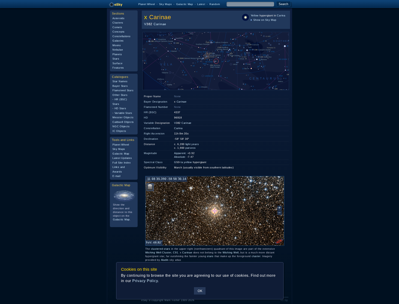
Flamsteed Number (156, 107)
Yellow (255, 15)
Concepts (118, 31)
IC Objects (119, 131)
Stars (115, 58)
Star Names (120, 81)
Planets (117, 54)
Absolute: (180, 156)
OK (200, 291)
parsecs (190, 147)
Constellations (121, 36)
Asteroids (118, 18)
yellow (188, 162)
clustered (157, 248)
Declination (151, 138)
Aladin (165, 259)
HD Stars (120, 108)
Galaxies (118, 40)
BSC (152, 112)
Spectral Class (153, 162)
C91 (175, 252)
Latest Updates (122, 158)
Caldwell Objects (123, 122)
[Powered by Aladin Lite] (279, 241)
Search (283, 4)
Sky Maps (165, 4)
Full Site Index (121, 162)
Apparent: (180, 153)
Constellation (152, 128)
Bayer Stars (120, 86)
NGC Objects (121, 126)
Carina (281, 15)
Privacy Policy (145, 281)
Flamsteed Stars (122, 90)
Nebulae (117, 49)
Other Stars (119, 95)
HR (146, 112)
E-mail (116, 176)
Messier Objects (122, 117)
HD (146, 117)
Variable (149, 123)
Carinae (160, 17)
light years (192, 144)
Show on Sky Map (264, 19)
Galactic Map (184, 4)
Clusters (117, 22)
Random (214, 4)
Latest (201, 4)
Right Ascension (154, 133)
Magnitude (150, 153)
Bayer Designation (155, 101)
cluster (256, 256)
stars (167, 248)
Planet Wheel (146, 4)
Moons (116, 45)
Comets (117, 27)
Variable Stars (124, 113)
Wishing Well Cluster (158, 252)
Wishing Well (231, 252)
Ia (182, 162)
